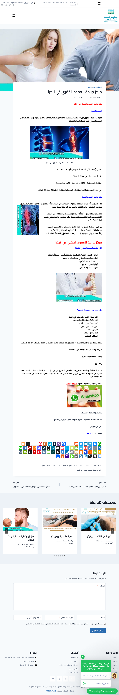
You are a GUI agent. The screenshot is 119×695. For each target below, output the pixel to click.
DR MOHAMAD (50, 690)
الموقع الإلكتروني (34, 617)
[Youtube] (2, 5)
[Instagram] (6, 5)
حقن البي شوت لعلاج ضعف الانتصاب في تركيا (87, 484)
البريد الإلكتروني (66, 617)
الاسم (101, 617)
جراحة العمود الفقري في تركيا (73, 465)
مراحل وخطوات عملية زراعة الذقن (21, 538)
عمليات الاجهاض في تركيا (61, 536)
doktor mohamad (90, 97)
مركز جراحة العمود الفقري (51, 465)
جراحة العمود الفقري (93, 465)
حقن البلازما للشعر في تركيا (99, 536)
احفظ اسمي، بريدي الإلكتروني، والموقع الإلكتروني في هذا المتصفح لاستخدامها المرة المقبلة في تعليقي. (64, 624)
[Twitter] (10, 5)
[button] (99, 3)
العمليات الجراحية (97, 87)
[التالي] (6, 531)
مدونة (90, 87)
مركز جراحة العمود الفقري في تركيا (89, 469)
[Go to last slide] (112, 531)
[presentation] (98, 519)
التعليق (101, 586)
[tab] (64, 555)
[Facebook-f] (14, 5)
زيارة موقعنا (71, 383)
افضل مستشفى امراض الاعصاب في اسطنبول (31, 484)
